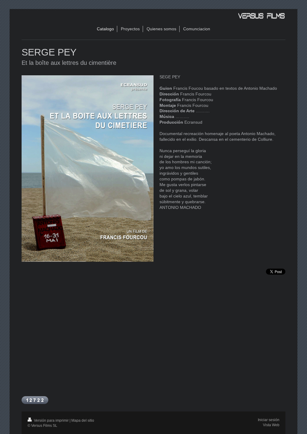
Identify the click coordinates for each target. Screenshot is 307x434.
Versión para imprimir (51, 420)
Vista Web (271, 425)
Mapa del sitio (82, 420)
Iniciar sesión (268, 420)
